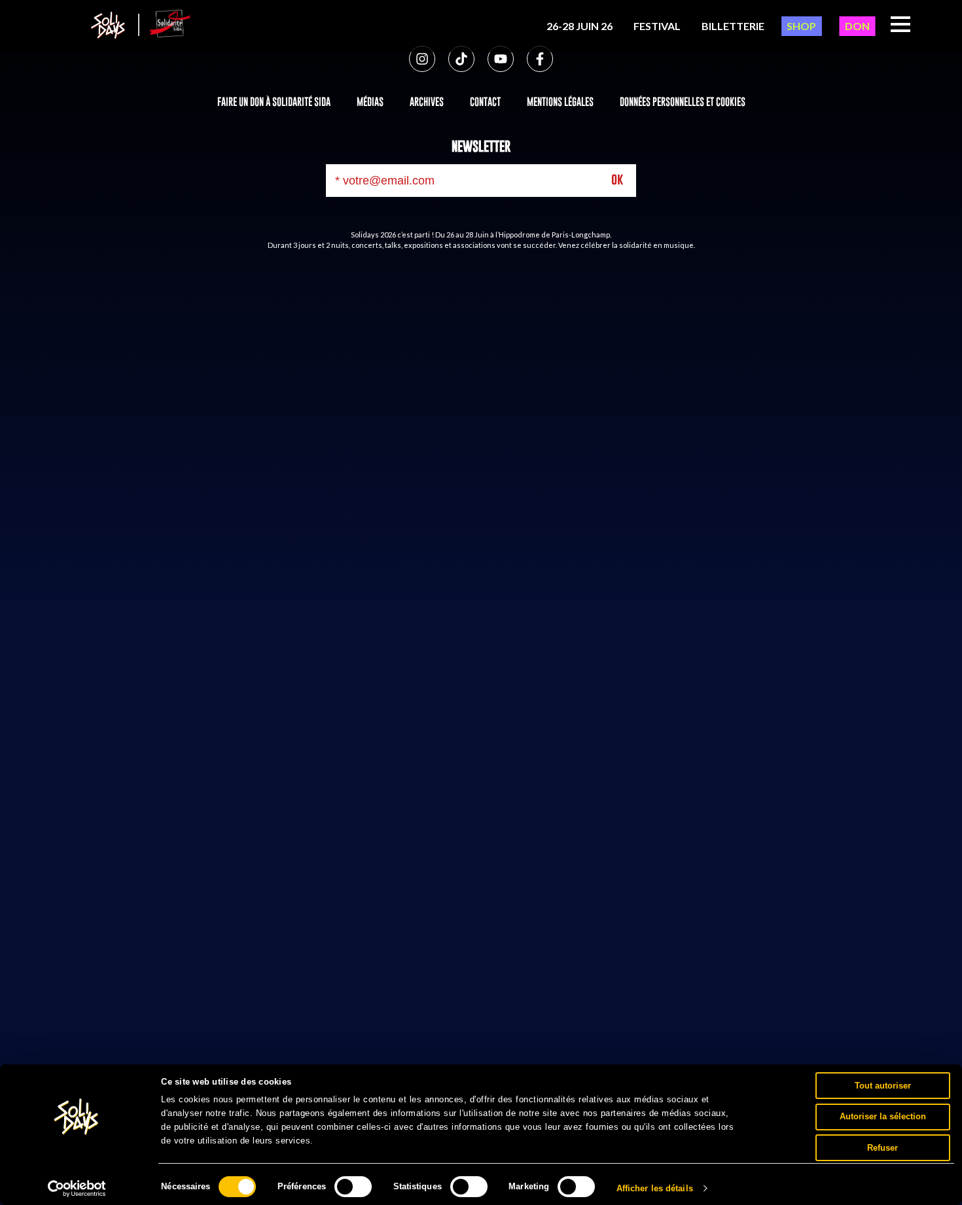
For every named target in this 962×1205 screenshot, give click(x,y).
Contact (485, 101)
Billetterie (733, 26)
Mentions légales (560, 101)
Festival (657, 26)
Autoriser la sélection (883, 1116)
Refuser (882, 1147)
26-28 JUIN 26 (579, 26)
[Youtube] (501, 59)
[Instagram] (422, 59)
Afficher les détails (654, 1188)
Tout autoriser (883, 1085)
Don (857, 26)
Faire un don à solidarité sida (273, 101)
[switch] (353, 1186)
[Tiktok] (461, 59)
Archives (427, 101)
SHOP (801, 26)
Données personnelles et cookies (682, 101)
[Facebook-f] (540, 59)
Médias (370, 101)
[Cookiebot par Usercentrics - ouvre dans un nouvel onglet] (77, 1188)
